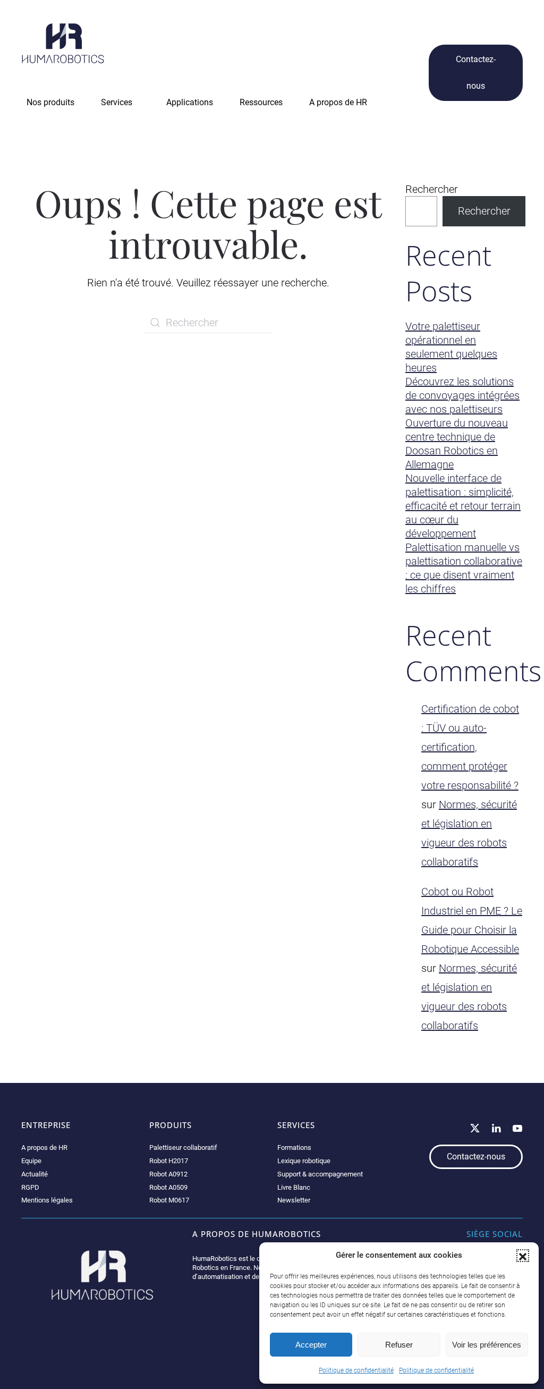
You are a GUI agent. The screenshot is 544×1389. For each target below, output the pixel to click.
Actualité (34, 1174)
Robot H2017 (168, 1161)
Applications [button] (189, 102)
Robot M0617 (169, 1200)
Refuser (399, 1344)
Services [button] (116, 102)
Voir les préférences (486, 1344)
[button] (522, 1255)
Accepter (311, 1344)
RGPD (30, 1187)
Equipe (31, 1161)
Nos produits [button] (50, 102)
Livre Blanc (293, 1187)
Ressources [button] (261, 102)
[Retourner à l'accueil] (63, 43)
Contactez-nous (476, 72)
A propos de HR (44, 1147)
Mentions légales (47, 1200)
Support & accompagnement (320, 1174)
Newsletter (293, 1200)
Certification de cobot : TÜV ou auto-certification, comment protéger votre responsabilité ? (470, 747)
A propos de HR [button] (338, 102)
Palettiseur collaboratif (183, 1147)
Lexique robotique (303, 1161)
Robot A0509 (168, 1187)
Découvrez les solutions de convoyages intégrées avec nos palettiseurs (462, 395)
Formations (294, 1147)
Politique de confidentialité (356, 1370)
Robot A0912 (168, 1174)
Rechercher (431, 189)
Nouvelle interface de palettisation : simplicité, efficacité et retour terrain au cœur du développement (463, 506)
